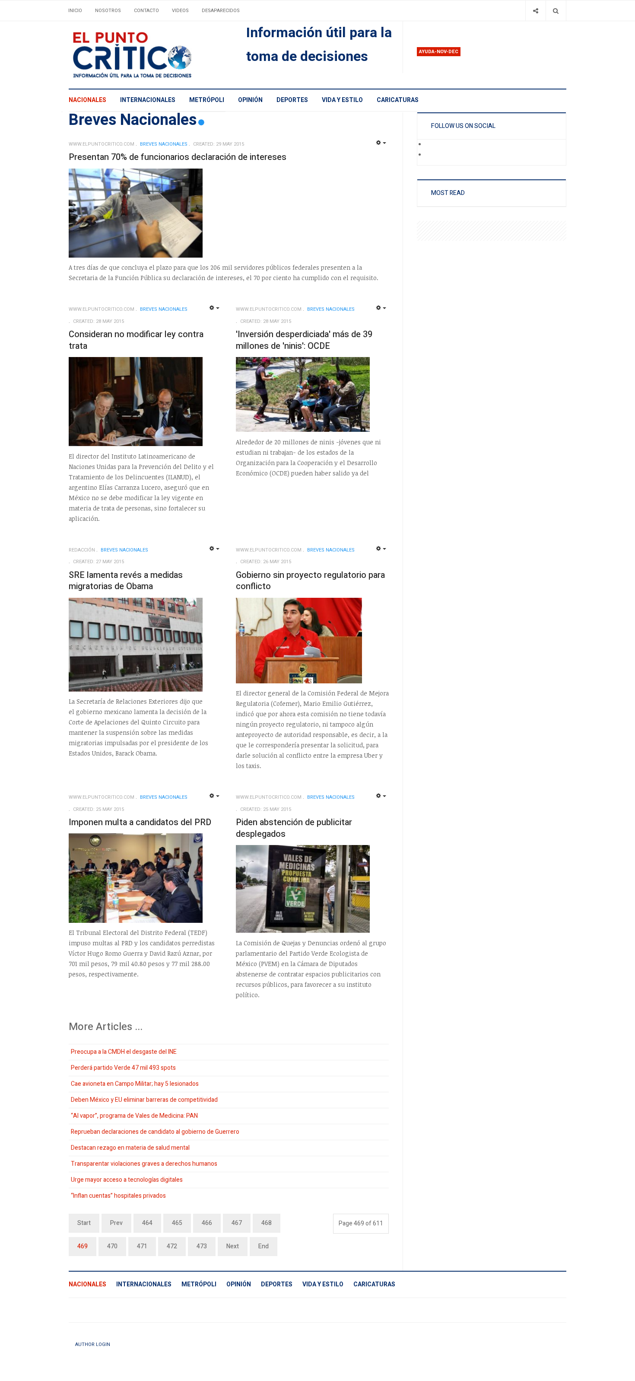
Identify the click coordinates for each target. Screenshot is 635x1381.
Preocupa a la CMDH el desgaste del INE (124, 1051)
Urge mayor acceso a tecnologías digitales (127, 1179)
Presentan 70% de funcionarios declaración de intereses (177, 157)
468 (266, 1223)
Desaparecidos (221, 10)
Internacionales (147, 100)
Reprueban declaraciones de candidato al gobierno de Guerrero (155, 1131)
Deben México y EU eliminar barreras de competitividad (144, 1099)
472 (172, 1246)
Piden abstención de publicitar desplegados (294, 828)
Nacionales (87, 100)
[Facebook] (431, 145)
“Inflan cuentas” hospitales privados (118, 1195)
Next (232, 1246)
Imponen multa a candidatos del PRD (140, 822)
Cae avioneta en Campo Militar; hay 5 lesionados (135, 1083)
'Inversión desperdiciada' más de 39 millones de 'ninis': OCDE (304, 340)
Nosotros (108, 10)
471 (142, 1246)
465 (177, 1223)
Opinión (250, 100)
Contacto (146, 10)
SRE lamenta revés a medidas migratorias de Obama (126, 581)
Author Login (92, 1344)
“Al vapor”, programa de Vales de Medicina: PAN (134, 1115)
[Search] (556, 10)
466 (207, 1223)
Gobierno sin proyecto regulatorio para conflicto (310, 581)
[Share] (535, 10)
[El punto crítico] (147, 55)
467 (237, 1223)
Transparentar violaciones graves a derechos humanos (144, 1163)
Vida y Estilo (342, 100)
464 (147, 1223)
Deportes (292, 100)
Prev (116, 1223)
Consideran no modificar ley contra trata (136, 340)
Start (84, 1223)
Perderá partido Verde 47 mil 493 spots (123, 1067)
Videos (180, 10)
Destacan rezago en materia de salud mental (130, 1147)
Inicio (75, 10)
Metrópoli (206, 100)
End (263, 1246)
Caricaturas (398, 100)
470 (112, 1246)
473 (202, 1246)
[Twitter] (431, 155)
